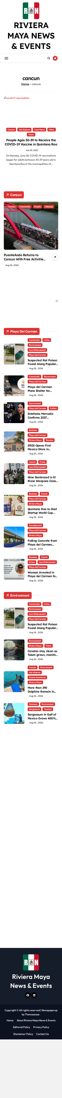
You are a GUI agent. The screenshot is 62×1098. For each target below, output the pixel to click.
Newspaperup (49, 1010)
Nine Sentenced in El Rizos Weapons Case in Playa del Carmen (42, 481)
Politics (53, 408)
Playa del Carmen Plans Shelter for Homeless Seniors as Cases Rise (41, 392)
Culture (37, 206)
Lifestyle (49, 206)
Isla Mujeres (24, 129)
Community (25, 206)
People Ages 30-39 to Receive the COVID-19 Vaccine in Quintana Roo (31, 142)
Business (33, 430)
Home (25, 84)
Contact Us (42, 1034)
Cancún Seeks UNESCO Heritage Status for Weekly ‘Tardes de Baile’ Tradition (24, 259)
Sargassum (34, 709)
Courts (32, 462)
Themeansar (32, 1014)
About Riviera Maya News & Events (36, 1020)
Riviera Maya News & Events (31, 35)
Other (51, 129)
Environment (35, 345)
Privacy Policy (41, 1027)
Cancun (11, 129)
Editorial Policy (21, 1027)
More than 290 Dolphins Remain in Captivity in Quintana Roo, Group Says (42, 693)
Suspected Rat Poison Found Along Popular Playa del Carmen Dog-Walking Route (42, 365)
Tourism (49, 440)
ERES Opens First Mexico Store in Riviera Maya (39, 449)
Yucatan (48, 709)
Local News (39, 129)
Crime (47, 340)
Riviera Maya (35, 440)
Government (50, 376)
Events (44, 493)
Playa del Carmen (37, 355)
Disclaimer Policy (23, 1034)
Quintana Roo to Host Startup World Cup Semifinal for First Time (42, 514)
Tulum (31, 134)
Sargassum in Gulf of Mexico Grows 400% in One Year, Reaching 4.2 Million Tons (43, 720)
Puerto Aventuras (37, 677)
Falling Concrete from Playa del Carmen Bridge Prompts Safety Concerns (42, 546)
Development (35, 525)
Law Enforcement (37, 350)
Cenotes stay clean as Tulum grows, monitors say (43, 654)
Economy (33, 704)
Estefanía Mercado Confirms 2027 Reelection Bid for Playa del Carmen (40, 419)
